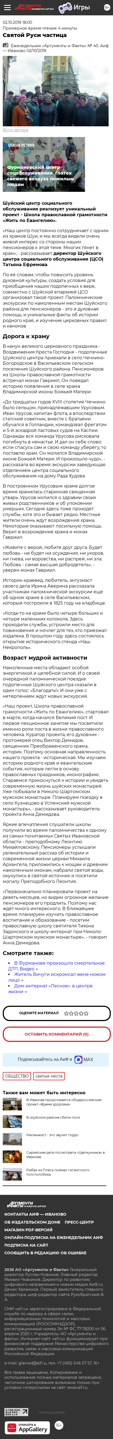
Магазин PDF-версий (28, 1229)
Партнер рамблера (52, 1412)
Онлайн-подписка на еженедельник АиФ (53, 1237)
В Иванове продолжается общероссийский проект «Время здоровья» (63, 1102)
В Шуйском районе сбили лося (53, 1117)
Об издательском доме (32, 1222)
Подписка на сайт (26, 1245)
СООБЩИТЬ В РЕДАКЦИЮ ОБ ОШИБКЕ (45, 1252)
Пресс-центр (79, 1222)
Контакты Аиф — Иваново (35, 1214)
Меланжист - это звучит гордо (52, 1135)
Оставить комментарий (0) (57, 1034)
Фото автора (15, 129)
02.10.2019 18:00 (17, 22)
